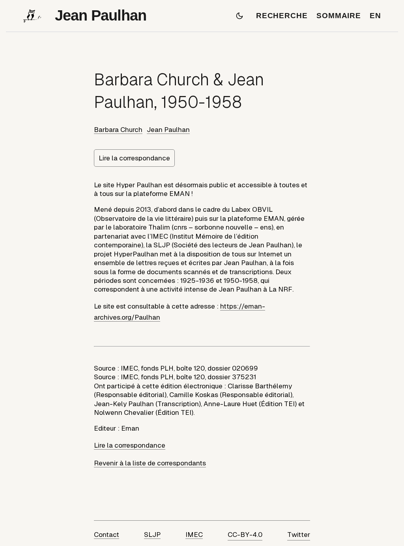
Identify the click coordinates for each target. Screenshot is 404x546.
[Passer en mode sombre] (239, 16)
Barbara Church (118, 130)
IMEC (194, 534)
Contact (106, 534)
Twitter (298, 534)
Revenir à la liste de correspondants (150, 463)
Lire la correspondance (134, 158)
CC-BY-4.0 (245, 534)
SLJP (152, 534)
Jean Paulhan (168, 130)
